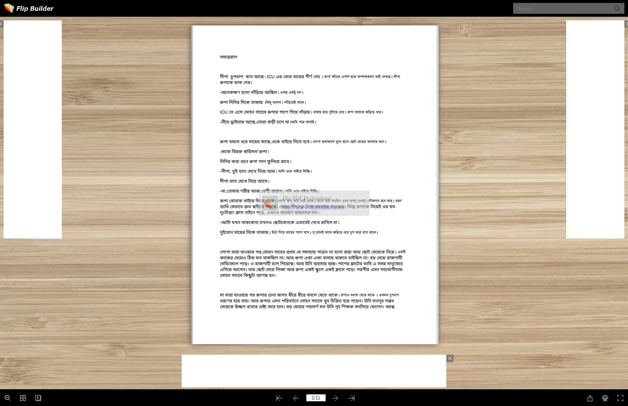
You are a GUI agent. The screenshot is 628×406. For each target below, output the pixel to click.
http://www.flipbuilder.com (313, 207)
